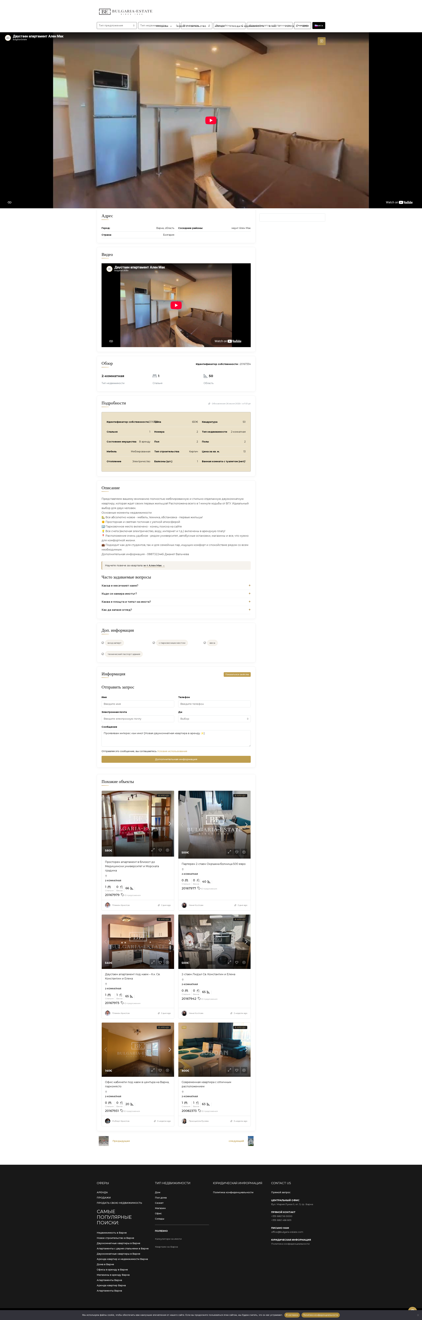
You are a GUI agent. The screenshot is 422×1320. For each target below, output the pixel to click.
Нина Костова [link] (196, 905)
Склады (159, 1218)
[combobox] (214, 718)
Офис (158, 1213)
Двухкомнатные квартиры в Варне (118, 1243)
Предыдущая (121, 1141)
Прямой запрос (280, 1192)
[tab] (322, 41)
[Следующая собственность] (251, 1141)
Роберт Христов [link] (120, 1121)
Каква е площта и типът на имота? (126, 601)
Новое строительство (191, 26)
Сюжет (159, 1202)
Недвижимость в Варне (112, 1232)
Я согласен (292, 1315)
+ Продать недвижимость (247, 26)
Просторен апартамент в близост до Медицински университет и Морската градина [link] (132, 866)
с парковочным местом (172, 643)
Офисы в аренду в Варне (112, 1269)
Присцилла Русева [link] (199, 1121)
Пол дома (161, 1197)
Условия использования (172, 751)
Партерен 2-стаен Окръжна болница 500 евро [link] (214, 864)
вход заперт (114, 643)
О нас (273, 26)
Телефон (184, 697)
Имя (104, 697)
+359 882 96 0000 (281, 1216)
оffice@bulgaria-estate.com (287, 1231)
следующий (236, 1141)
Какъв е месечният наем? (120, 585)
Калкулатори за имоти (168, 1238)
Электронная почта (114, 712)
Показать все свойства (237, 674)
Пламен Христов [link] (121, 905)
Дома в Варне (105, 1264)
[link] (138, 824)
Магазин (160, 1208)
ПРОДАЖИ (104, 1197)
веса (212, 643)
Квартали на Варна (166, 1246)
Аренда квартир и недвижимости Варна (122, 1259)
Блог (306, 26)
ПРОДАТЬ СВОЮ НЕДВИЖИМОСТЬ (119, 1202)
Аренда (220, 26)
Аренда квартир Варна (111, 1285)
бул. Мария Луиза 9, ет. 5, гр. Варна (292, 1204)
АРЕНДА (102, 1192)
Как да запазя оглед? (117, 609)
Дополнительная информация (176, 759)
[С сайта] (418, 1315)
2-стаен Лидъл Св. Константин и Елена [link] (208, 974)
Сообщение (109, 726)
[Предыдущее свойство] (104, 1141)
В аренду (163, 795)
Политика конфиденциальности (233, 1192)
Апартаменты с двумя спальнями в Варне (123, 1248)
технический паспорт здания (124, 654)
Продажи (162, 26)
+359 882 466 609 (281, 1220)
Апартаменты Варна (109, 1280)
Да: (180, 712)
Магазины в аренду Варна (113, 1274)
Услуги (289, 26)
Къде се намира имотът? (119, 593)
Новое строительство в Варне (115, 1238)
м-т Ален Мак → (154, 565)
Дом (157, 1192)
